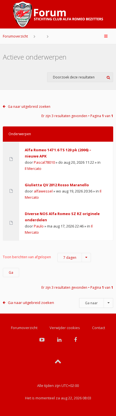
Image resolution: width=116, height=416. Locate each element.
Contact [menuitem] (98, 327)
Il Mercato (33, 168)
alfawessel (43, 191)
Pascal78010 (44, 162)
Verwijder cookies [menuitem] (65, 327)
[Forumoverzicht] (58, 14)
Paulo (39, 226)
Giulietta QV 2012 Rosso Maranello (57, 184)
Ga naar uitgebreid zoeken (29, 106)
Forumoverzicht (15, 36)
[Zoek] (108, 77)
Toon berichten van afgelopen (39, 257)
